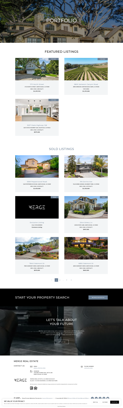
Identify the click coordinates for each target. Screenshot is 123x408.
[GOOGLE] (103, 398)
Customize (105, 402)
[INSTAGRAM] (92, 398)
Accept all (114, 402)
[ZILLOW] (100, 398)
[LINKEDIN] (96, 398)
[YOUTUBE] (107, 398)
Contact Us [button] (61, 342)
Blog (87, 398)
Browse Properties (98, 297)
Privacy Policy (72, 398)
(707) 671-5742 (88, 368)
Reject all (95, 402)
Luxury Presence (47, 398)
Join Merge (81, 398)
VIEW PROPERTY (37, 75)
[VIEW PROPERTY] (37, 74)
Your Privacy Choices (61, 406)
